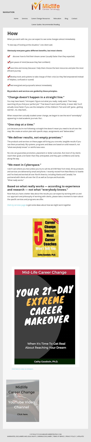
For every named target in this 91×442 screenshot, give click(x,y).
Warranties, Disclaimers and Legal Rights (21, 436)
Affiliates (80, 436)
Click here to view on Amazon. (22, 369)
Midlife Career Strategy (45, 5)
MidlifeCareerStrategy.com (51, 434)
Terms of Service (58, 436)
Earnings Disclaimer (45, 436)
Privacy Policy (71, 436)
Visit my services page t (17, 205)
